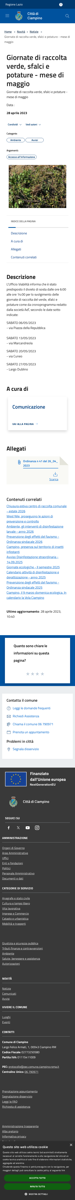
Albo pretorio (10, 1131)
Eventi (6, 1022)
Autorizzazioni (11, 963)
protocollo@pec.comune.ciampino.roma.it (34, 1066)
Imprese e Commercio (15, 913)
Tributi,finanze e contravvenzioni (22, 948)
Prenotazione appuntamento (20, 1091)
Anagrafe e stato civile (16, 898)
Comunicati (9, 993)
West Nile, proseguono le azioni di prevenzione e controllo (30, 519)
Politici (6, 868)
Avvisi (6, 999)
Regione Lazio (14, 4)
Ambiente (8, 953)
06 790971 (31, 1072)
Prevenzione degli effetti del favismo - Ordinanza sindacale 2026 (33, 539)
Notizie (34, 31)
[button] (37, 1194)
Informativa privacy (14, 1136)
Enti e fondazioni (12, 863)
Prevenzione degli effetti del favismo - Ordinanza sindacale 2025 (33, 585)
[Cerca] (67, 16)
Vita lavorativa (11, 908)
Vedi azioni (32, 124)
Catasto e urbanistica (15, 918)
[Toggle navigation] (7, 15)
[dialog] (37, 1170)
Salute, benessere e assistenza (21, 958)
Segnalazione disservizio (17, 1096)
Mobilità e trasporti (14, 923)
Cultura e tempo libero (16, 903)
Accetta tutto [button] (37, 1178)
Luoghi (6, 1017)
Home (8, 31)
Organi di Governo (13, 848)
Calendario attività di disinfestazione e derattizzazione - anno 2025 (33, 575)
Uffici (5, 858)
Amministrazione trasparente (20, 1126)
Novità (21, 31)
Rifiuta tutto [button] (37, 1186)
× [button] (71, 1145)
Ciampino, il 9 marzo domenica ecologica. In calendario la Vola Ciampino (36, 595)
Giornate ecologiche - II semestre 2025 (33, 567)
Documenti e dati (12, 878)
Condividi (13, 124)
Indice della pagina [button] (23, 221)
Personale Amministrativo (18, 873)
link (63, 1170)
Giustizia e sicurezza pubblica (20, 943)
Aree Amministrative (15, 853)
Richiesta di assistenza (16, 1106)
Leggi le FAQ (9, 1101)
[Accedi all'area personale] (60, 4)
